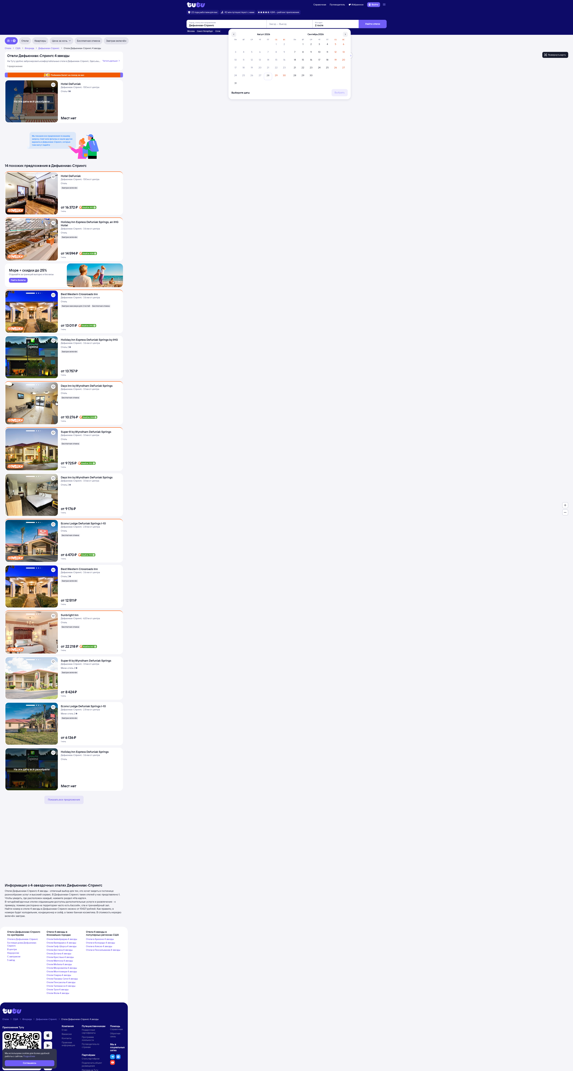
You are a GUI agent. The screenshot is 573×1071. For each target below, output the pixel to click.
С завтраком (13, 956)
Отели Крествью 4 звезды (60, 957)
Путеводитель (337, 4)
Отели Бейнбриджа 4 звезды (62, 939)
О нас (64, 1029)
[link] (18, 280)
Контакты (66, 1038)
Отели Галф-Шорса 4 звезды (61, 946)
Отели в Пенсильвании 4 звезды (103, 949)
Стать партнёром (90, 1058)
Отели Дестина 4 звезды (60, 949)
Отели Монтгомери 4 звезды (62, 971)
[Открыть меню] (384, 4)
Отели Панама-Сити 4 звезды (62, 978)
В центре (12, 949)
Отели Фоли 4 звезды (58, 993)
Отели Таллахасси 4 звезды (61, 985)
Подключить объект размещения (92, 1064)
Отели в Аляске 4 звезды (99, 946)
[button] (48, 1035)
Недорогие (13, 952)
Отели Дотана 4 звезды (59, 953)
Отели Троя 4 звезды (57, 989)
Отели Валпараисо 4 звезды (61, 942)
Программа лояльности (88, 1038)
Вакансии (67, 1034)
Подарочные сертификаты (89, 1031)
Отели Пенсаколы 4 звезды (61, 982)
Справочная (319, 4)
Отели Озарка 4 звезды (59, 975)
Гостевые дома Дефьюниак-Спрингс (22, 944)
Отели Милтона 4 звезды (60, 960)
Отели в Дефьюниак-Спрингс (22, 939)
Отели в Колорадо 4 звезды (100, 942)
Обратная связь (115, 1035)
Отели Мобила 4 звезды (59, 964)
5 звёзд (11, 960)
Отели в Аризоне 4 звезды (100, 939)
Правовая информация (68, 1044)
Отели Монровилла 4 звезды (62, 967)
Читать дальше (110, 60)
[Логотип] (196, 4)
